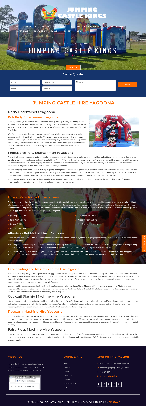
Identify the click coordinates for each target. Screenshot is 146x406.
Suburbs (67, 379)
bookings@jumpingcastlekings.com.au (114, 368)
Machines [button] (58, 26)
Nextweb (114, 401)
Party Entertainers (70, 383)
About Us (31, 26)
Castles (45, 26)
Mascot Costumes (115, 26)
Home (19, 26)
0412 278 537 (105, 372)
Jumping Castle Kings (26, 377)
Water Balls (23, 31)
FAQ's (79, 31)
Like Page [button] (22, 381)
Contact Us (40, 31)
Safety (68, 31)
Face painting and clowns (85, 26)
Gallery (55, 31)
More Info (73, 67)
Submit (127, 84)
